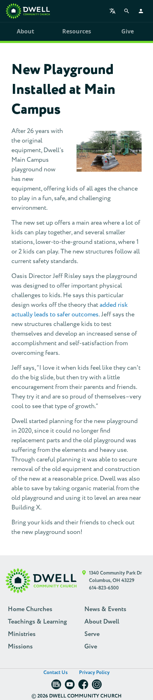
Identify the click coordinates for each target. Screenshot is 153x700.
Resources (76, 31)
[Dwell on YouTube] (70, 686)
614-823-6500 (104, 588)
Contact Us (55, 672)
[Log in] (140, 11)
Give (127, 31)
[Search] (126, 11)
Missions (20, 646)
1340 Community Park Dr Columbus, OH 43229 (115, 577)
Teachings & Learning (37, 621)
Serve (92, 634)
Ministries (22, 634)
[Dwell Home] (40, 580)
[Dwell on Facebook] (83, 686)
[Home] (28, 11)
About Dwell (101, 621)
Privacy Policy (94, 672)
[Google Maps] (84, 581)
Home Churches (30, 609)
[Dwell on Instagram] (97, 686)
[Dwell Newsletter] (56, 686)
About (25, 31)
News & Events (105, 609)
